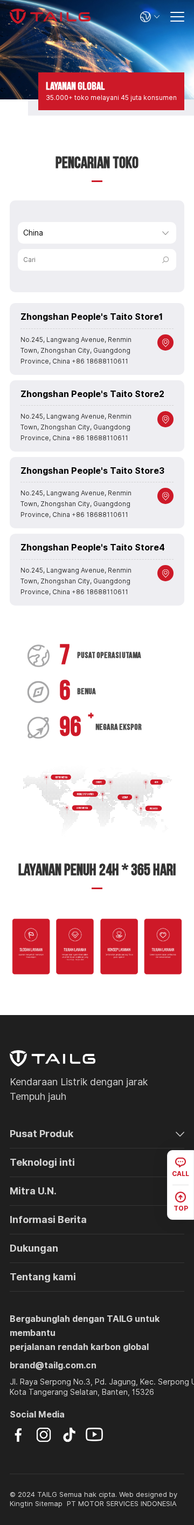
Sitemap (49, 1504)
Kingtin (21, 1504)
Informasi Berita (48, 1219)
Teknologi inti (42, 1162)
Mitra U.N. (33, 1191)
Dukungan (34, 1248)
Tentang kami (43, 1276)
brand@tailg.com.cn (53, 1365)
